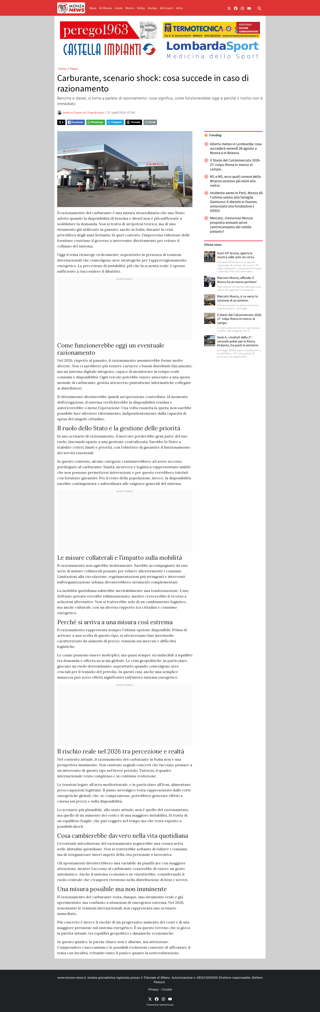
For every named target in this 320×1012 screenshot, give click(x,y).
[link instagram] (242, 8)
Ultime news (213, 245)
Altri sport (166, 8)
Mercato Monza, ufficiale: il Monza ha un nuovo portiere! (237, 280)
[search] (259, 8)
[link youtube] (249, 8)
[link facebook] (235, 8)
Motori (129, 8)
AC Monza (105, 8)
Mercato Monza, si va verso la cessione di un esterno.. (237, 298)
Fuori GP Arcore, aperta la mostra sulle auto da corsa (235, 255)
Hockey (152, 8)
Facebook (77, 122)
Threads (135, 122)
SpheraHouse (166, 1004)
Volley (141, 8)
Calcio (118, 8)
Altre (179, 8)
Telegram (116, 122)
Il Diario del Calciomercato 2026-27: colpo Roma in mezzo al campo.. (239, 319)
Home (62, 69)
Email (152, 122)
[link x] (229, 8)
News (92, 8)
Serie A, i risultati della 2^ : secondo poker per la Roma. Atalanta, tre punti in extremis (237, 341)
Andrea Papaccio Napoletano (83, 112)
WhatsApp (97, 122)
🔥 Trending (212, 135)
